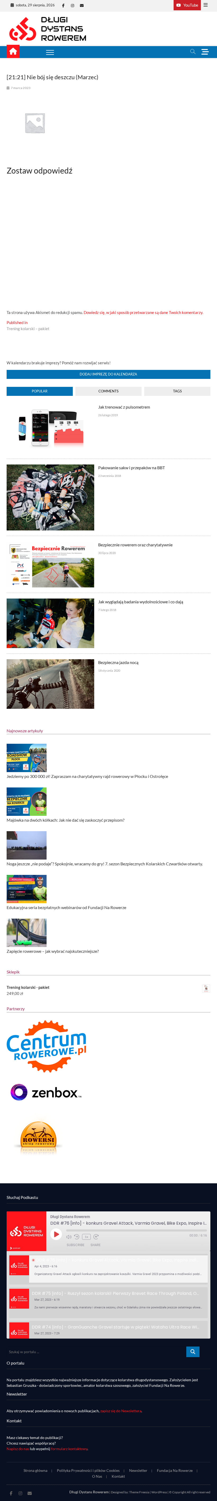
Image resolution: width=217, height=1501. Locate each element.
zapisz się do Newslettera (120, 1411)
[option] (108, 1269)
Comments (108, 391)
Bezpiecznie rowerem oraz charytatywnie (135, 544)
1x (86, 1237)
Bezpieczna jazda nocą (118, 662)
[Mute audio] (68, 1236)
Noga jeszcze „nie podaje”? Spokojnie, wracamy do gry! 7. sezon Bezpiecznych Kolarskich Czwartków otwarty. (105, 863)
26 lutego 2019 (108, 415)
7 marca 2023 (20, 88)
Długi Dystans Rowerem (89, 1492)
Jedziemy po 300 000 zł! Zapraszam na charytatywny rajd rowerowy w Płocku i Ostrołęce (87, 776)
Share (96, 1245)
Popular (39, 391)
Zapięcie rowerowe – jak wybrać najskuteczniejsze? (53, 951)
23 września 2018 (109, 475)
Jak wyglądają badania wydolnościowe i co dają (140, 601)
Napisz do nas (18, 1448)
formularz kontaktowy (69, 1448)
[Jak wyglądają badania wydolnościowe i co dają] (50, 601)
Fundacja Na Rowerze (175, 1470)
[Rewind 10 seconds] (76, 1236)
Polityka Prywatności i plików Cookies (88, 1470)
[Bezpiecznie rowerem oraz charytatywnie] (50, 544)
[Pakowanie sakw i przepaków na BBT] (50, 467)
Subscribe (75, 1245)
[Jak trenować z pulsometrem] (50, 406)
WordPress (159, 1492)
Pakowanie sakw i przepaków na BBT (131, 467)
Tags (177, 391)
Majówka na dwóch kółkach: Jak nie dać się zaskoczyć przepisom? (65, 819)
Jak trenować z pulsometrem (124, 406)
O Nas (97, 1476)
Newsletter (138, 1470)
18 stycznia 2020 (109, 670)
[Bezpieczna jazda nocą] (50, 662)
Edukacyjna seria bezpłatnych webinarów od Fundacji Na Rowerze (66, 907)
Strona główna (35, 1470)
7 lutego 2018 (107, 610)
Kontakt (118, 1476)
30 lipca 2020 (107, 553)
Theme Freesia (139, 1492)
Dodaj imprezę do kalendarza (108, 374)
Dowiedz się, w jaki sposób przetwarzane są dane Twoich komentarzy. (143, 312)
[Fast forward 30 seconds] (96, 1236)
